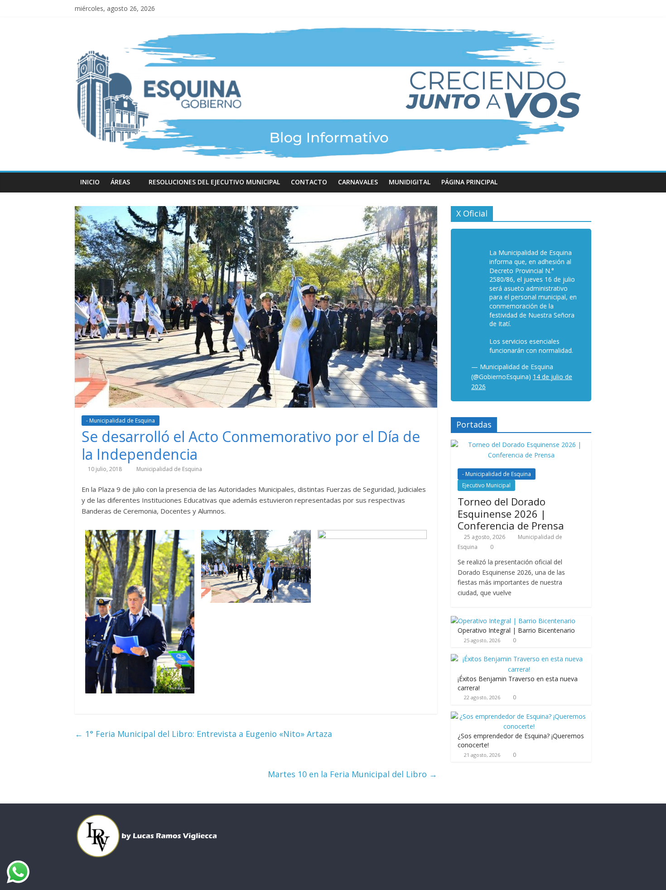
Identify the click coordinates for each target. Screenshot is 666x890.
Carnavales (358, 182)
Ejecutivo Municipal (486, 485)
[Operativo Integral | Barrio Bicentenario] (513, 620)
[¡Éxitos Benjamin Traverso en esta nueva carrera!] (519, 658)
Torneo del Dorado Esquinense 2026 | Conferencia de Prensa (511, 513)
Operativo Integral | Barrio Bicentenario (516, 630)
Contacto (309, 182)
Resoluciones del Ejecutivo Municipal (214, 182)
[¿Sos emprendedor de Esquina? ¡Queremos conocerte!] (519, 716)
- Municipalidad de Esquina (120, 420)
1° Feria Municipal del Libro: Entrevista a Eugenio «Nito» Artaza (203, 733)
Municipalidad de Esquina (169, 469)
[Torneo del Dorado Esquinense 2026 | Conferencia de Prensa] (521, 444)
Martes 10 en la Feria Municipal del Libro (352, 774)
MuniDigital (409, 182)
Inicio (90, 182)
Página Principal (469, 182)
